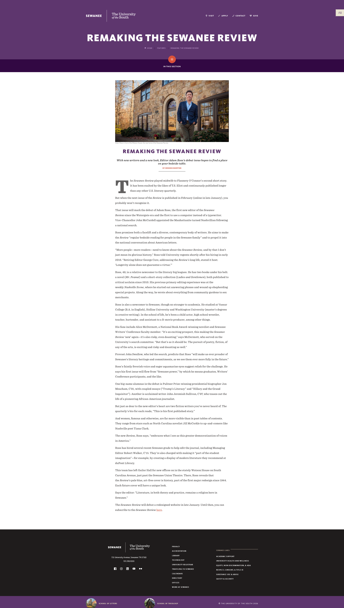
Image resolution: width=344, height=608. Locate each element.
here (159, 509)
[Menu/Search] (340, 12)
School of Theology (167, 603)
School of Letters (108, 603)
